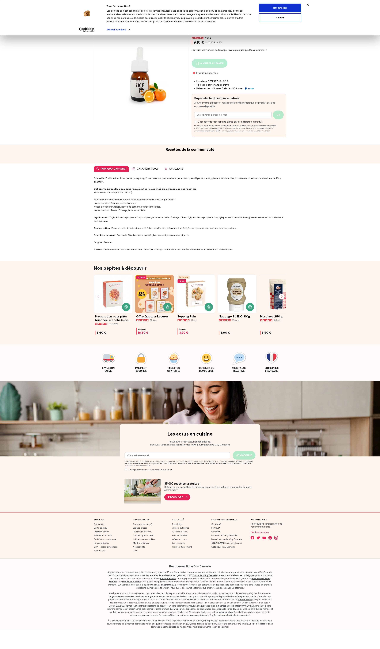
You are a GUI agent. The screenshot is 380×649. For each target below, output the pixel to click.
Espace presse (140, 527)
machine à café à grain (229, 606)
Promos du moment (182, 546)
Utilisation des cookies (144, 539)
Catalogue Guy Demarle (223, 546)
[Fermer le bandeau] (308, 5)
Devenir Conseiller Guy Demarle (226, 539)
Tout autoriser (280, 8)
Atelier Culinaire (168, 578)
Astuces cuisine (179, 531)
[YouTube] (264, 537)
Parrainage (99, 524)
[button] (126, 307)
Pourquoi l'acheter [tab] (113, 168)
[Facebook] (252, 538)
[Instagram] (276, 538)
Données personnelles (144, 535)
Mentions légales (141, 543)
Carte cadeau (100, 527)
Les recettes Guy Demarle (224, 535)
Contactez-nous (260, 532)
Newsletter (177, 524)
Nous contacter (101, 543)
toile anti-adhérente (161, 585)
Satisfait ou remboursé (105, 539)
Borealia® (215, 531)
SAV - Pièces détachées (105, 546)
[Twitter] (258, 538)
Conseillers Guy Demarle (205, 575)
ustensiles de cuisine (160, 593)
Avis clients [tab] (175, 168)
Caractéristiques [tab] (147, 168)
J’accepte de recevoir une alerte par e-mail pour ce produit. (230, 121)
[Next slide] (282, 297)
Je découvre (175, 497)
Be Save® (215, 527)
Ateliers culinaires (180, 527)
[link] (108, 361)
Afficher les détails (116, 29)
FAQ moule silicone (142, 531)
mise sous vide (245, 599)
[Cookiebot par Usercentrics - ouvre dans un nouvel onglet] (87, 29)
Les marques (178, 543)
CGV (135, 550)
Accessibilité (139, 546)
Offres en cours (179, 539)
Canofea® (216, 524)
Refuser (280, 17)
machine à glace (225, 612)
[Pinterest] (270, 538)
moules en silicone (131, 581)
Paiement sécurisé (103, 535)
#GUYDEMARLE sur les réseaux (226, 543)
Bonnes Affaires (179, 535)
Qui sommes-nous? (142, 524)
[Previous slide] (98, 297)
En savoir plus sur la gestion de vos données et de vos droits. (244, 131)
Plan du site (99, 550)
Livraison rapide (101, 531)
